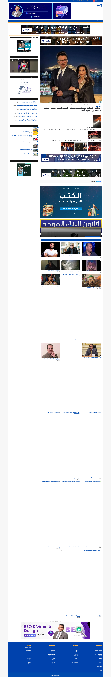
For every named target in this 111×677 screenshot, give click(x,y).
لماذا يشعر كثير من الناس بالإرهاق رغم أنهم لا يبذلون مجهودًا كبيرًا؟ (29, 110)
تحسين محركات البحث (28, 650)
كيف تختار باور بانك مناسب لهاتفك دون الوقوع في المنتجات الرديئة (28, 101)
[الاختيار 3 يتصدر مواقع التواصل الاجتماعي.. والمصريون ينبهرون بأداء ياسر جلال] (50, 279)
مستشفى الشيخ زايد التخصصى (28, 153)
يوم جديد (54, 665)
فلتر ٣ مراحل (76, 650)
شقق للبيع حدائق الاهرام (28, 647)
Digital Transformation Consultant (98, 665)
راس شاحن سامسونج (99, 666)
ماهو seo (54, 658)
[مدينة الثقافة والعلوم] (35, 129)
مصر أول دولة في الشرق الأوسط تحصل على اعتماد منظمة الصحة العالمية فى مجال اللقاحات (92, 358)
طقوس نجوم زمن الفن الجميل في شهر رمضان (95, 477)
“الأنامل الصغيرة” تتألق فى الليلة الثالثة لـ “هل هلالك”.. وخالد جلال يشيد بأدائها (71, 616)
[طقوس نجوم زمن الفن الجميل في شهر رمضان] (91, 444)
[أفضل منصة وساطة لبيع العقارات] (55, 29)
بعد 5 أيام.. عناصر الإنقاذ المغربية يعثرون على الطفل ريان (72, 271)
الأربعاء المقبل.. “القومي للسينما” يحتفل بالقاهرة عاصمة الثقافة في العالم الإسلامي (51, 359)
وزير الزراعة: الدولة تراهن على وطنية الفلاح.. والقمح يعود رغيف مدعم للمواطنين (71, 409)
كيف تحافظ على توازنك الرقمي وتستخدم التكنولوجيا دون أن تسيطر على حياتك (27, 105)
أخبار (96, 104)
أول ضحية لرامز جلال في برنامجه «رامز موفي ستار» (94, 287)
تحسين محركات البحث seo (75, 653)
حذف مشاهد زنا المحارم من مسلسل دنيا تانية (54, 270)
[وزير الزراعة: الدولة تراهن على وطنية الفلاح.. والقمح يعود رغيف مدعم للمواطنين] (70, 375)
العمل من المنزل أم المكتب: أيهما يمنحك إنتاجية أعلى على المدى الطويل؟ (28, 115)
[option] (71, 228)
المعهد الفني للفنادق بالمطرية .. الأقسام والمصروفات (25, 141)
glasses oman (29, 663)
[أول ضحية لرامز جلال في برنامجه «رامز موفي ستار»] (91, 280)
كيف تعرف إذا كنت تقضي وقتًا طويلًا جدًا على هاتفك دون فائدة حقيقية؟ (28, 113)
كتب (101, 659)
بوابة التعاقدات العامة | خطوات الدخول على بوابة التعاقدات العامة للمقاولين (22, 135)
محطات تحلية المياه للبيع (75, 659)
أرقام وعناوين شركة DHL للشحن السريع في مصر (26, 131)
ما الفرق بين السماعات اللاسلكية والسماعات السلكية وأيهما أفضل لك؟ (84, 0)
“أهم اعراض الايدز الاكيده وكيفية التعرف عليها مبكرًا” (25, 137)
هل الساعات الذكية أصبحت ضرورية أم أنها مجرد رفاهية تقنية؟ (29, 102)
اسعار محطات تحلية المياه (75, 662)
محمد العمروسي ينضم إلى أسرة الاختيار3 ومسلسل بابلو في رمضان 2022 (50, 258)
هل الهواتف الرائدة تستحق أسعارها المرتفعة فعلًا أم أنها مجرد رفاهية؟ (28, 117)
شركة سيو (30, 657)
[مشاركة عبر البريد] (94, 181)
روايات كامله (29, 659)
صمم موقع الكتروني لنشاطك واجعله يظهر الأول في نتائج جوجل (39, 2)
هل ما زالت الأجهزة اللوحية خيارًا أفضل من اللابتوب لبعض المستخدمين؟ (28, 106)
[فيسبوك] (100, 181)
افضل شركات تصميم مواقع (51, 654)
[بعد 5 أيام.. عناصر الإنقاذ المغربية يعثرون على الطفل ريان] (70, 265)
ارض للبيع (30, 651)
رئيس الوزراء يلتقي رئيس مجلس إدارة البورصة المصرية (53, 477)
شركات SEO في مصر (52, 659)
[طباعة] (92, 181)
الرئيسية (99, 104)
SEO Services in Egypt (52, 653)
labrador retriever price (52, 647)
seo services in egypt (99, 649)
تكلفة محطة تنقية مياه (75, 655)
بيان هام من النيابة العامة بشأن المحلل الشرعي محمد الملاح (93, 256)
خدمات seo (53, 657)
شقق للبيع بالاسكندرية (28, 649)
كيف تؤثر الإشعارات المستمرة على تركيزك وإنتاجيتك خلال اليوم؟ (29, 108)
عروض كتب (100, 662)
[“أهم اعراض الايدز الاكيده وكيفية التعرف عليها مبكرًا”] (35, 139)
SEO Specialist (100, 661)
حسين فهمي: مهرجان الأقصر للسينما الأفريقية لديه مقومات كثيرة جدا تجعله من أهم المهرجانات (71, 256)
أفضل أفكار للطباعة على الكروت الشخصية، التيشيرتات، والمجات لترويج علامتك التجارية (71, 228)
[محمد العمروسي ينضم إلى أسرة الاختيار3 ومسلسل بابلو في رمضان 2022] (50, 249)
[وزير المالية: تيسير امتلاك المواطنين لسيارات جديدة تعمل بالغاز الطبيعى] (70, 513)
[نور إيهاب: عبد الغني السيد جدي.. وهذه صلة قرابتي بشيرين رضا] (35, 146)
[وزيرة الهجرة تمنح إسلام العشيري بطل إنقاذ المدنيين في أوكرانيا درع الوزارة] (50, 513)
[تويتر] (98, 181)
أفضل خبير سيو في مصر (24, 162)
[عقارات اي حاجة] (71, 158)
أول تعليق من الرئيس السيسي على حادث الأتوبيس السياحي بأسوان (92, 615)
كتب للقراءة (100, 658)
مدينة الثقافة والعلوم (29, 127)
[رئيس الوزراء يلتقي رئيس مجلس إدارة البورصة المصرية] (50, 444)
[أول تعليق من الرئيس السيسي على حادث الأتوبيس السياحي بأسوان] (91, 582)
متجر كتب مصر (29, 662)
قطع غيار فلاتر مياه (76, 651)
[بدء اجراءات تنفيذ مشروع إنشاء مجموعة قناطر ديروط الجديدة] (91, 513)
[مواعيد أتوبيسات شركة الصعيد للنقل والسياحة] (35, 150)
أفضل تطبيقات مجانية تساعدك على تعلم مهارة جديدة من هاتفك (29, 112)
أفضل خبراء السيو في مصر (24, 39)
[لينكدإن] (96, 181)
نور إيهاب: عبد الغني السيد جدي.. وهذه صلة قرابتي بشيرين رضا (24, 144)
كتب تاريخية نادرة (76, 657)
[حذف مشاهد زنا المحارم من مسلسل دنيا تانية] (50, 265)
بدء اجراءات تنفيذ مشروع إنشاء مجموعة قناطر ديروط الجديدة (93, 546)
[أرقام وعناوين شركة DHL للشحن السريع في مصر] (35, 133)
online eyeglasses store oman (27, 665)
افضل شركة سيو (53, 650)
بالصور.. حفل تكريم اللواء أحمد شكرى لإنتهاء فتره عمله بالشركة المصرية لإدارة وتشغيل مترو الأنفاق (71, 478)
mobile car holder (53, 651)
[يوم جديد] (98, 5)
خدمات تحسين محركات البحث (98, 650)
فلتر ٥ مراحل (76, 647)
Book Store (100, 670)
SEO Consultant (76, 654)
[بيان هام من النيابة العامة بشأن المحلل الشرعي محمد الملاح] (91, 249)
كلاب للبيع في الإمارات (52, 655)
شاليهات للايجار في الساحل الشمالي (50, 661)
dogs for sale (100, 667)
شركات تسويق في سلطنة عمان (27, 661)
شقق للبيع (30, 653)
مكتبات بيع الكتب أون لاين (98, 654)
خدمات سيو (53, 649)
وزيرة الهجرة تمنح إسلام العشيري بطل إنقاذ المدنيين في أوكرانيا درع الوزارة (51, 547)
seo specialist (100, 653)
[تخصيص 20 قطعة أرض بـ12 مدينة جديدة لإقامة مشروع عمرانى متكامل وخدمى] (70, 306)
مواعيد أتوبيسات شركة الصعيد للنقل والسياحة (26, 149)
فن (97, 106)
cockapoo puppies (29, 658)
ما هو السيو (53, 662)
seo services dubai (100, 651)
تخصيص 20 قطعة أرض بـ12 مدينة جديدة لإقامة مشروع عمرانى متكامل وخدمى (71, 340)
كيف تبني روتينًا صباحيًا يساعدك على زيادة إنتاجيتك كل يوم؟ (29, 119)
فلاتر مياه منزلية (76, 649)
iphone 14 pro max (100, 669)
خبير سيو (101, 657)
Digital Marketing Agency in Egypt (56, 675)
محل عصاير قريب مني (99, 663)
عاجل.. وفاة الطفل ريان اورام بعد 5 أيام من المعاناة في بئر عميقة (92, 271)
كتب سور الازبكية (53, 663)
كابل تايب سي (76, 661)
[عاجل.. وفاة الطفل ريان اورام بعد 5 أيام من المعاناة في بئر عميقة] (91, 265)
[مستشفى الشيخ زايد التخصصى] (35, 154)
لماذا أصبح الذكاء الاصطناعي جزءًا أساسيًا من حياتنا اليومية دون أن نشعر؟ (28, 116)
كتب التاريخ (100, 655)
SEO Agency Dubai (99, 647)
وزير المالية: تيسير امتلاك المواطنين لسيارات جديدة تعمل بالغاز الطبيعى (71, 546)
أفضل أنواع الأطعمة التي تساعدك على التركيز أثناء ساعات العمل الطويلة (28, 120)
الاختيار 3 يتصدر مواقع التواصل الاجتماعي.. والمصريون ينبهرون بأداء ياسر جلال (50, 287)
